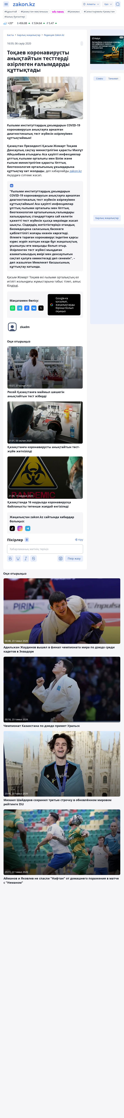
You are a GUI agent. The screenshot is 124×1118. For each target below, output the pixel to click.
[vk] (34, 308)
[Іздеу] (118, 4)
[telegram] (20, 308)
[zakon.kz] (24, 4)
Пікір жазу (74, 558)
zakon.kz (75, 171)
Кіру (80, 539)
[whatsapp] (12, 308)
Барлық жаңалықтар (28, 35)
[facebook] (27, 308)
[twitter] (41, 308)
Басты (10, 35)
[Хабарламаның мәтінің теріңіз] (45, 549)
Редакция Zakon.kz (54, 35)
